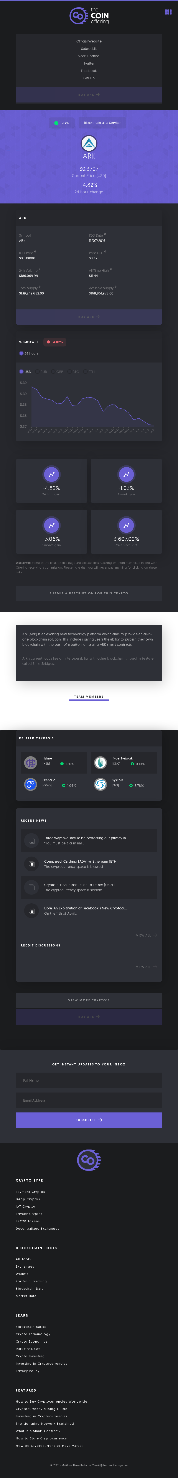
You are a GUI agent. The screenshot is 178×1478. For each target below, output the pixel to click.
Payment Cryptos (30, 1192)
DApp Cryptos (28, 1199)
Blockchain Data (30, 1289)
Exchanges (25, 1266)
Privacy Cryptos (29, 1214)
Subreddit (89, 48)
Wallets (22, 1274)
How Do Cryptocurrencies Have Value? (50, 1446)
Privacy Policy (28, 1371)
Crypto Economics (32, 1341)
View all (144, 935)
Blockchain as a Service (102, 122)
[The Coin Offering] (89, 1161)
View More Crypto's (89, 1000)
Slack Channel (89, 56)
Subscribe (86, 1120)
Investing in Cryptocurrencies (42, 1364)
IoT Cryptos (26, 1206)
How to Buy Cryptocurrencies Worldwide (51, 1401)
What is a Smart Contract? (38, 1431)
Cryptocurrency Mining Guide (42, 1409)
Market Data (26, 1296)
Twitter (89, 63)
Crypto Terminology (33, 1334)
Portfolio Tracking (31, 1281)
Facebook (89, 70)
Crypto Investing (30, 1356)
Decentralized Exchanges (37, 1229)
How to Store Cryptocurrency (41, 1438)
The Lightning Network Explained (45, 1424)
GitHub (89, 78)
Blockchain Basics (31, 1327)
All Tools (23, 1259)
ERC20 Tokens (28, 1221)
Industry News (28, 1349)
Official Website (89, 41)
